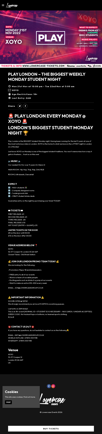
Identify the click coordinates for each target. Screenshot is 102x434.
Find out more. (29, 397)
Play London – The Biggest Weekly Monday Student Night (46, 76)
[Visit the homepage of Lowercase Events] (11, 5)
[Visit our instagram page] (53, 386)
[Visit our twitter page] (20, 106)
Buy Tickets (51, 428)
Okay (8, 402)
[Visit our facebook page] (25, 106)
